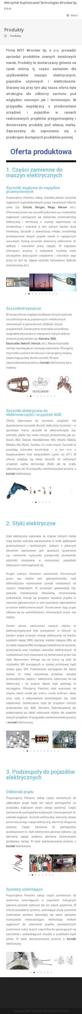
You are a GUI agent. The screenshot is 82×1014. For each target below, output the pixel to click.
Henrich (35, 343)
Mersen (62, 207)
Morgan (40, 207)
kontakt (45, 362)
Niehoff (25, 343)
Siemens (44, 338)
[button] (25, 293)
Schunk (27, 207)
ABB (53, 338)
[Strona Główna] (5, 36)
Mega (51, 207)
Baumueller (13, 343)
